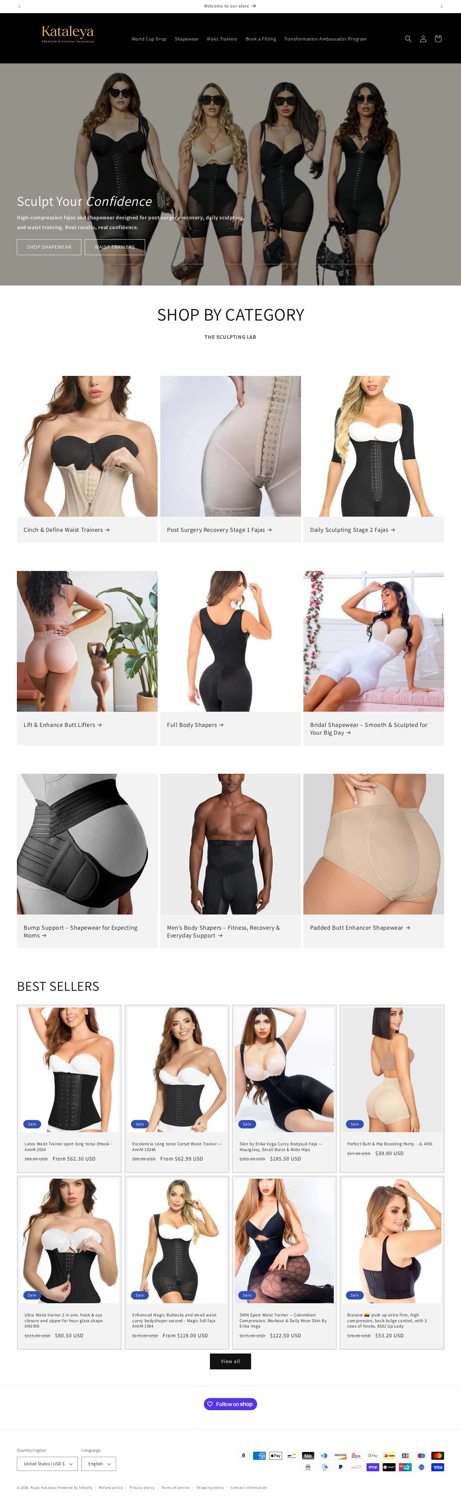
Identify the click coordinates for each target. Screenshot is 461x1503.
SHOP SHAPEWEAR (49, 247)
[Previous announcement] (19, 6)
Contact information (249, 1487)
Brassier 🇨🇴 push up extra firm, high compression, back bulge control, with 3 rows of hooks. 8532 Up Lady (387, 1320)
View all (230, 1361)
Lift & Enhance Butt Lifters (59, 725)
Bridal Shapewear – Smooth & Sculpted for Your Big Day (369, 728)
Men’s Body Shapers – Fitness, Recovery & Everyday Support (223, 931)
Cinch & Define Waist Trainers (63, 530)
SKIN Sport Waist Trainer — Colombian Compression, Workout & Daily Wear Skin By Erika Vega (283, 1320)
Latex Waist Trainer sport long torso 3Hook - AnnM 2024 (68, 1146)
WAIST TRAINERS (115, 247)
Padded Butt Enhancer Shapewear (356, 927)
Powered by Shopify (75, 1487)
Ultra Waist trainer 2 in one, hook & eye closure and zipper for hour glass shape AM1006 (64, 1320)
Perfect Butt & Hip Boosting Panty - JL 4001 (390, 1144)
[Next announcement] (441, 6)
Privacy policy (142, 1487)
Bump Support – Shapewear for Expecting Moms (81, 931)
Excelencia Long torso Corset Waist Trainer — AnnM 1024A (176, 1146)
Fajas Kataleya (44, 1487)
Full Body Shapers (192, 725)
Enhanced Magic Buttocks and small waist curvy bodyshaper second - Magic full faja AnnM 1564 (174, 1320)
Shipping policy (210, 1487)
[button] (408, 38)
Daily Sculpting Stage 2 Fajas (349, 530)
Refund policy (111, 1487)
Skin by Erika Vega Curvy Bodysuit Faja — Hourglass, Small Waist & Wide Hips (281, 1146)
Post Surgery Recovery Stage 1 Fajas (216, 530)
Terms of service (175, 1487)
